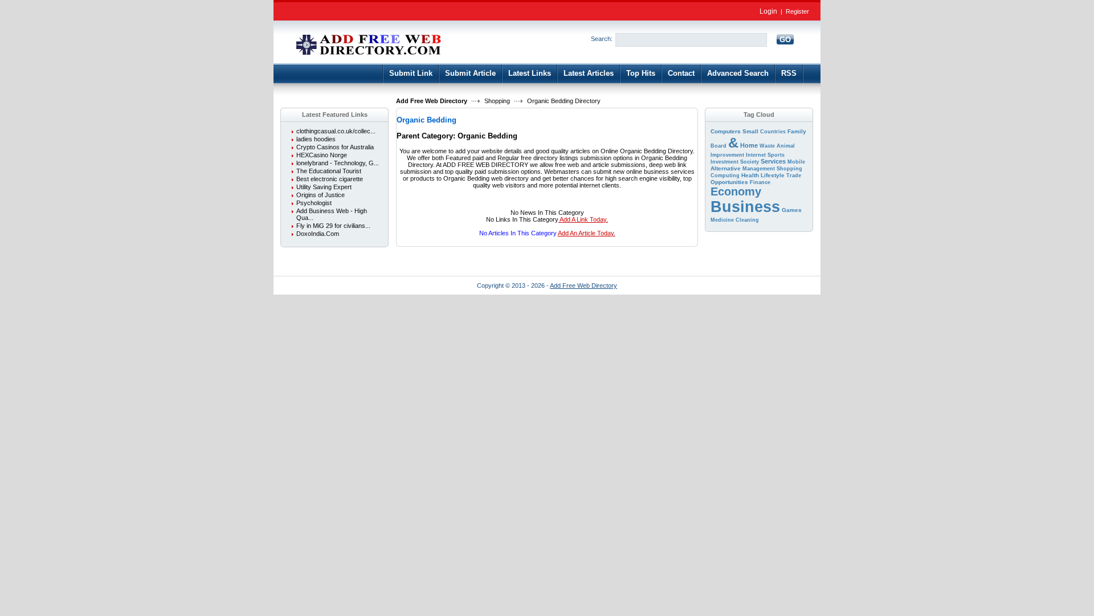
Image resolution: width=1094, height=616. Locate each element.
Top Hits (640, 73)
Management (758, 169)
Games (792, 210)
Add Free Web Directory (431, 100)
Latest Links (529, 73)
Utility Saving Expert (324, 186)
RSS (789, 73)
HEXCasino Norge (321, 155)
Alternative (726, 168)
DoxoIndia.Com (317, 233)
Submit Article (470, 73)
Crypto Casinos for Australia (335, 147)
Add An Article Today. (586, 233)
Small (750, 131)
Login (768, 11)
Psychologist (314, 202)
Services (773, 161)
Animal (786, 146)
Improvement (727, 155)
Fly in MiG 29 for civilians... (333, 225)
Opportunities (729, 182)
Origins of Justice (320, 194)
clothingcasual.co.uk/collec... (335, 131)
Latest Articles (589, 73)
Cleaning (747, 220)
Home (749, 145)
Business (745, 206)
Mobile (796, 162)
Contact (681, 73)
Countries (773, 131)
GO (785, 39)
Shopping (497, 100)
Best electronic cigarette (329, 179)
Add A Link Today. (583, 219)
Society (749, 162)
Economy (736, 191)
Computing (725, 175)
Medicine (722, 220)
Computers (726, 131)
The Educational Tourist (328, 171)
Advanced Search (738, 73)
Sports (776, 155)
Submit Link (410, 73)
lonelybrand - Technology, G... (337, 163)
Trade (793, 175)
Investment (724, 162)
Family (796, 131)
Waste (767, 146)
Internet (756, 155)
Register (797, 11)
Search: (602, 38)
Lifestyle (773, 175)
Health (750, 175)
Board (718, 146)
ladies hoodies (316, 139)
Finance (760, 182)
